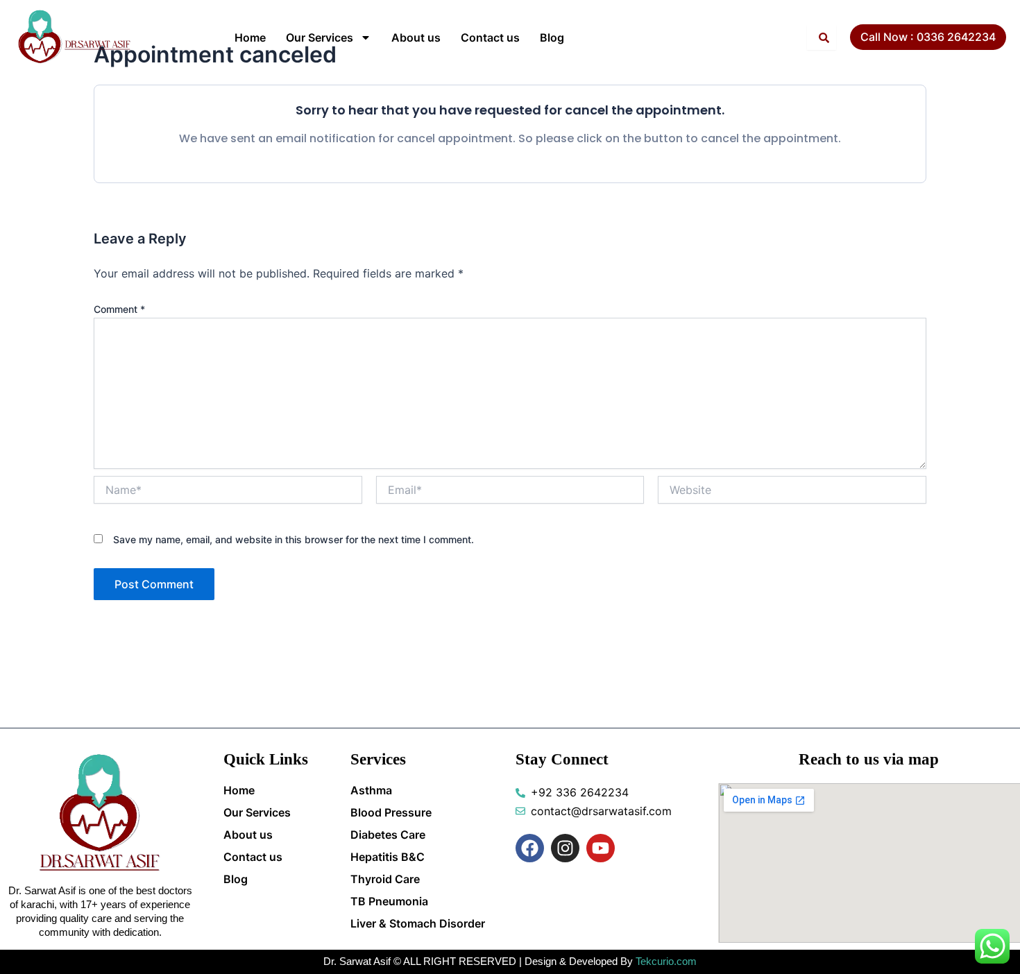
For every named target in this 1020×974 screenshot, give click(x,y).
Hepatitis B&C (387, 857)
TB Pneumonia (389, 901)
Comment (119, 309)
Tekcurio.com (666, 961)
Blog (552, 37)
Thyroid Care (385, 879)
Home (250, 37)
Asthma (371, 790)
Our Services (319, 37)
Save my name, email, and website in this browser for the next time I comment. (293, 539)
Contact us (490, 37)
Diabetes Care (387, 834)
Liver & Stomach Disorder (417, 923)
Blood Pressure (391, 812)
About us (416, 37)
